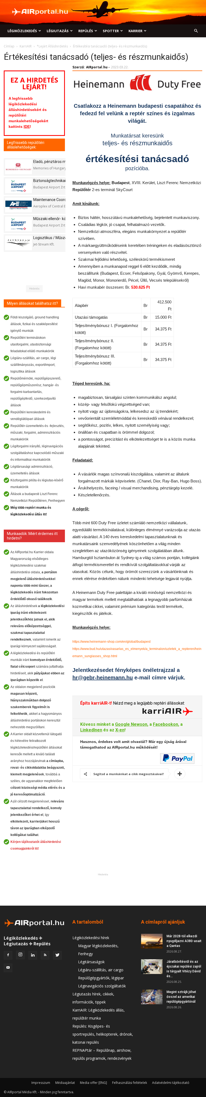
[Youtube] (8, 968)
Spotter (111, 30)
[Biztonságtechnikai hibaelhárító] (18, 186)
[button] (195, 31)
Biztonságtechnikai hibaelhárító (60, 181)
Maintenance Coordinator (54, 200)
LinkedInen (91, 729)
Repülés (85, 30)
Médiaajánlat (65, 1082)
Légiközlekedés (22, 30)
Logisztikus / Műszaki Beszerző (60, 238)
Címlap (9, 46)
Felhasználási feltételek (129, 1082)
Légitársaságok (91, 961)
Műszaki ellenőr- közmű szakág (60, 219)
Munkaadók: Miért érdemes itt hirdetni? (32, 535)
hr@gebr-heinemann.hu (102, 677)
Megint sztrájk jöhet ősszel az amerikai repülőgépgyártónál (181, 996)
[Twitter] (57, 955)
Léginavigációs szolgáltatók (102, 985)
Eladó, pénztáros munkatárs (57, 161)
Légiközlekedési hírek (90, 937)
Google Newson (131, 724)
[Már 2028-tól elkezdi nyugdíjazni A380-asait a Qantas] (152, 941)
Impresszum (40, 1082)
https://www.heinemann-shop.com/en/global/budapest (111, 642)
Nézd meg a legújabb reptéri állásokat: (148, 703)
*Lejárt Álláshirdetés (52, 46)
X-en (119, 729)
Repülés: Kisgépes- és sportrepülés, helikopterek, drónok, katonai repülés (102, 1034)
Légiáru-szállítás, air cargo (100, 969)
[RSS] (45, 955)
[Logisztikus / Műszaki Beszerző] (18, 243)
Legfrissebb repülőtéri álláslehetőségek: (25, 144)
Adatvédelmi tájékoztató (170, 1082)
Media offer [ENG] (93, 1082)
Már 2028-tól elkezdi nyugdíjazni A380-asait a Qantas (184, 941)
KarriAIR (26, 46)
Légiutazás (58, 30)
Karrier (135, 30)
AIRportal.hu (97, 67)
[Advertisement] (103, 889)
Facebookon (165, 724)
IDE (27, 126)
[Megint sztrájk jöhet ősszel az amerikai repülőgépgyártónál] (152, 997)
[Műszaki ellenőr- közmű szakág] (18, 224)
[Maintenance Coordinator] (18, 205)
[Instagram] (20, 955)
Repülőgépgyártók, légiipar (101, 977)
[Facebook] (8, 955)
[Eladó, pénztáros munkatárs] (18, 166)
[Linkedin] (32, 955)
